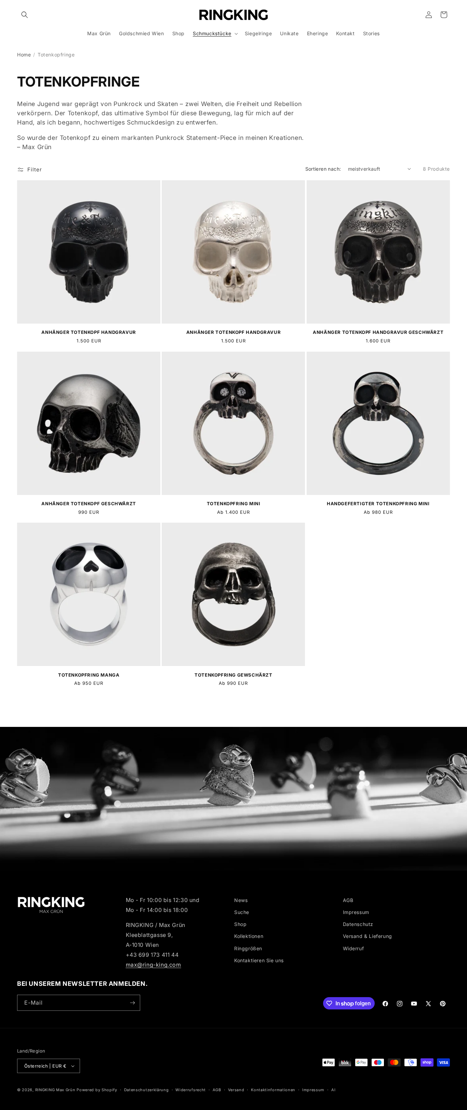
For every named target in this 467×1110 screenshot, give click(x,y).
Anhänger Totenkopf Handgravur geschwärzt (378, 332)
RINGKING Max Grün (55, 1089)
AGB (348, 900)
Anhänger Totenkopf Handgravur (88, 332)
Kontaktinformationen (273, 1089)
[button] (24, 14)
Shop (240, 924)
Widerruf (353, 948)
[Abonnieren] (132, 1003)
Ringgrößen (248, 948)
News (241, 900)
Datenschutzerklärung (146, 1089)
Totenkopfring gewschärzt (233, 675)
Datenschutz (358, 924)
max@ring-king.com (153, 964)
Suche (241, 912)
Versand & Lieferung (367, 936)
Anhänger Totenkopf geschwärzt (88, 503)
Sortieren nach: (323, 169)
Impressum (356, 912)
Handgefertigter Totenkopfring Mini (378, 503)
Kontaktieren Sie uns (259, 960)
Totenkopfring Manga (88, 675)
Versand (236, 1089)
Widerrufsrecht (190, 1089)
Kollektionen (248, 936)
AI (333, 1089)
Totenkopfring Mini (234, 503)
